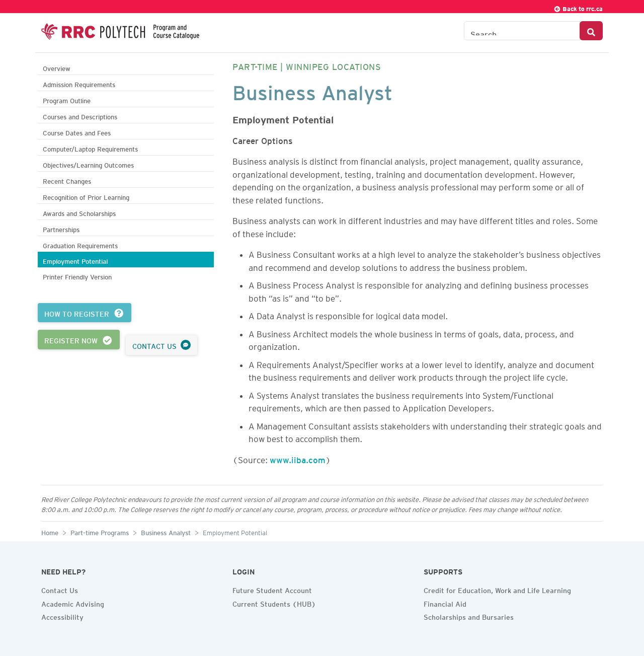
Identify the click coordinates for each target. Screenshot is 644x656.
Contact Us (59, 589)
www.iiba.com (298, 458)
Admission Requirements (79, 83)
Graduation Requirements (80, 244)
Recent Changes (67, 180)
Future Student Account (272, 589)
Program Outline (67, 99)
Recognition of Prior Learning (86, 196)
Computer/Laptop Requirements (90, 147)
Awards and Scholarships (79, 212)
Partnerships (61, 228)
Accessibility (62, 615)
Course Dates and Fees (77, 131)
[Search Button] (591, 30)
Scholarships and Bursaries (469, 615)
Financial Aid (445, 602)
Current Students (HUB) (274, 602)
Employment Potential (75, 260)
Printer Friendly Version (77, 275)
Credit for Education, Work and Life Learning (497, 589)
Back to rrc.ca (582, 7)
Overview (56, 67)
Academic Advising (72, 602)
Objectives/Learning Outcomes (88, 164)
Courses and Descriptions (80, 115)
